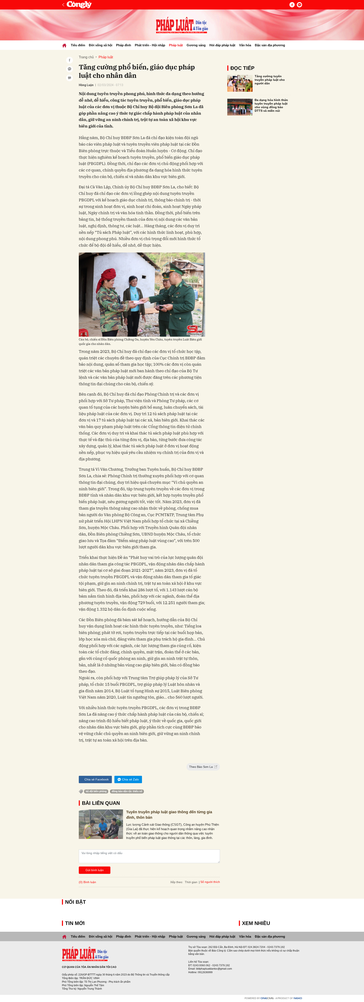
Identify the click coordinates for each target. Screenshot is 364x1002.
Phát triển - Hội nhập (150, 45)
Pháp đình (123, 45)
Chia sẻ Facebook (96, 779)
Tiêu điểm (78, 45)
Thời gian (191, 882)
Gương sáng (196, 45)
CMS (267, 998)
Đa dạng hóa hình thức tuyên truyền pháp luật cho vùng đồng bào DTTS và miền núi (271, 105)
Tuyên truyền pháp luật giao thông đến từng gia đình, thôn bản (169, 814)
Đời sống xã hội (100, 45)
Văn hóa (245, 45)
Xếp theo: (176, 882)
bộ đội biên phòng (96, 791)
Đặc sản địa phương (270, 45)
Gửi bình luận (95, 870)
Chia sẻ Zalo (130, 779)
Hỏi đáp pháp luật (222, 45)
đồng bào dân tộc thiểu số (127, 791)
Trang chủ (86, 57)
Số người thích (210, 882)
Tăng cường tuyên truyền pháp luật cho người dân (270, 79)
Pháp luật (176, 45)
